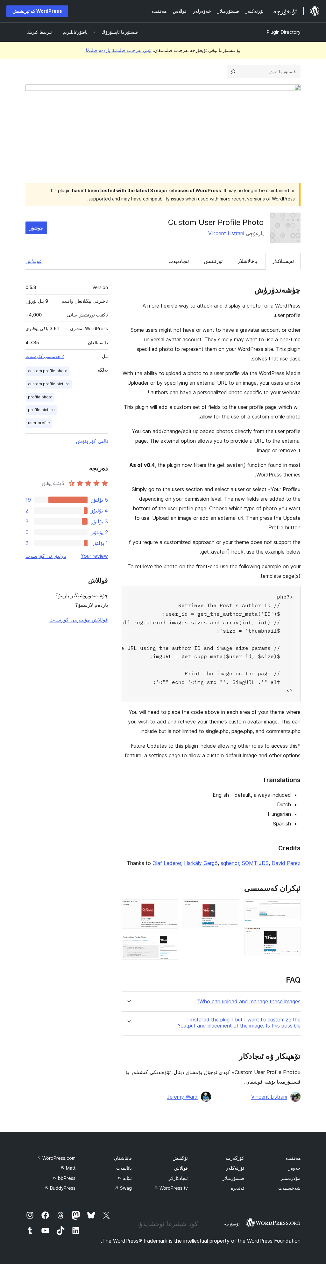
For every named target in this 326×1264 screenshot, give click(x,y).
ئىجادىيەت (178, 261)
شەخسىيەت (289, 1188)
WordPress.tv (171, 1188)
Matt (67, 1168)
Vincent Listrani (226, 233)
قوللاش (33, 261)
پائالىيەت (124, 1168)
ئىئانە (124, 1178)
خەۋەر (294, 1168)
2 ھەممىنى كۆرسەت (44, 356)
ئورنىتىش (213, 261)
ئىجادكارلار (178, 1178)
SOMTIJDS (255, 863)
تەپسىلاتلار (283, 261)
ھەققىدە (293, 1158)
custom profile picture (49, 383)
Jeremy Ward (182, 1096)
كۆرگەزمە (234, 1158)
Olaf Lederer (166, 863)
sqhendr (230, 863)
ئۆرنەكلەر (235, 1168)
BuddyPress (60, 1188)
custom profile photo (47, 370)
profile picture (41, 409)
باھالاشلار (247, 261)
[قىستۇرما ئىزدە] (233, 71)
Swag (123, 1188)
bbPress (64, 1178)
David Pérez (286, 863)
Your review (94, 556)
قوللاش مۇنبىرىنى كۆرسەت (78, 619)
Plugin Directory (284, 32)
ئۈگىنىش (180, 1158)
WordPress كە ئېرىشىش (37, 11)
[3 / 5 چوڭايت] (230, 908)
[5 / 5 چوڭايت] (169, 942)
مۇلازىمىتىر (291, 1178)
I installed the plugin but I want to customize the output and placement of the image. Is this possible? (239, 1023)
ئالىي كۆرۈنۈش (92, 441)
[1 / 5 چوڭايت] (292, 908)
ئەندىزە (237, 1188)
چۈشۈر (36, 227)
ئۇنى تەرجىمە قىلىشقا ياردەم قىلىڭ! (119, 50)
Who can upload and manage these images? (249, 1002)
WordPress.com (56, 1158)
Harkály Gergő (201, 863)
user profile (39, 422)
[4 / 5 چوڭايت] (169, 908)
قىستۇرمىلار (233, 1178)
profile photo (40, 397)
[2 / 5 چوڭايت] (292, 936)
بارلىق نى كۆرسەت (45, 556)
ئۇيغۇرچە (232, 1223)
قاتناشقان (123, 1158)
